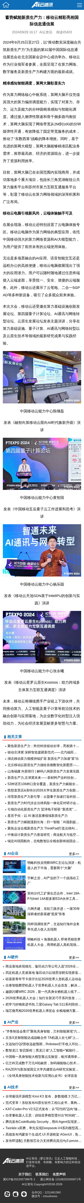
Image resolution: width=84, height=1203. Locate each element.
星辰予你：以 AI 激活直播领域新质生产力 (38, 815)
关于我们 (24, 1174)
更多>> (74, 854)
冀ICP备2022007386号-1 (19, 1179)
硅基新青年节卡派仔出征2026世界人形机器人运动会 (43, 979)
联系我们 (42, 1174)
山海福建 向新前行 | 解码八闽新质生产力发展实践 (43, 771)
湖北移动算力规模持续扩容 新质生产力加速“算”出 (43, 758)
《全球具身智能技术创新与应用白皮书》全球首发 (41, 1075)
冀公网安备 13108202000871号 (60, 1179)
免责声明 (59, 1174)
